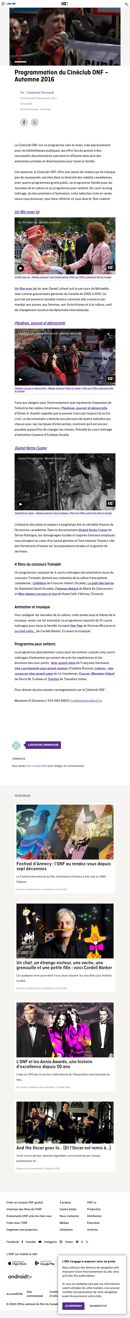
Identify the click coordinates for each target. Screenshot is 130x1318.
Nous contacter (69, 1216)
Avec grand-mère (63, 663)
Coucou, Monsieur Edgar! (97, 673)
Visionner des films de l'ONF (24, 1209)
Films (54, 98)
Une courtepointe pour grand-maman (41, 668)
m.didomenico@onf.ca (86, 700)
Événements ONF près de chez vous (28, 1216)
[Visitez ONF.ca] (70, 3)
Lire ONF (11, 3)
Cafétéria (39, 583)
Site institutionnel (35, 1294)
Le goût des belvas (101, 583)
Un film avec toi (27, 212)
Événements (43, 98)
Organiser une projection (21, 1229)
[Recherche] (127, 4)
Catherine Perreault (40, 92)
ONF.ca (91, 1202)
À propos (65, 1202)
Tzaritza (53, 679)
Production (94, 1209)
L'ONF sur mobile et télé (21, 1254)
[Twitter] (35, 122)
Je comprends (73, 1306)
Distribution (94, 1216)
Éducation (93, 1223)
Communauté (27, 98)
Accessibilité (14, 1294)
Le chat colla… (25, 631)
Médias (64, 1223)
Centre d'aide (68, 1209)
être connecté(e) (36, 766)
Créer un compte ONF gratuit (24, 1202)
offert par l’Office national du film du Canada (90, 277)
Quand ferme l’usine (30, 448)
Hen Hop (76, 625)
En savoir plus (98, 1306)
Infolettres (66, 1229)
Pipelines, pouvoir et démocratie (40, 323)
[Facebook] (24, 122)
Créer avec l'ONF (17, 1223)
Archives (92, 1229)
